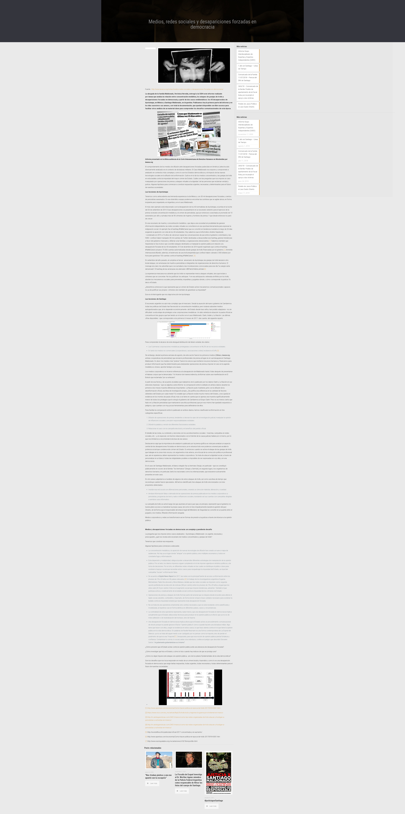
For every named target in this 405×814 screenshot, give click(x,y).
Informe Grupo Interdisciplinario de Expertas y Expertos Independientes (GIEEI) (246, 55)
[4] (205, 269)
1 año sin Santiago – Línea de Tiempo (248, 67)
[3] (194, 256)
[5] (218, 351)
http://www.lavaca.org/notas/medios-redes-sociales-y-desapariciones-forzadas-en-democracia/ (187, 89)
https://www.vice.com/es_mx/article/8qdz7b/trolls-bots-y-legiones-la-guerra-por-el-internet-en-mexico (185, 713)
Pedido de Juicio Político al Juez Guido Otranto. (247, 105)
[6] (185, 579)
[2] (225, 250)
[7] (175, 637)
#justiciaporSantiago (214, 800)
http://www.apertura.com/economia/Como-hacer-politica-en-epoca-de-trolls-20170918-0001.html (183, 708)
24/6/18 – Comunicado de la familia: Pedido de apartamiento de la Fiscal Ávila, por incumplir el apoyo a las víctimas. (248, 92)
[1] (210, 241)
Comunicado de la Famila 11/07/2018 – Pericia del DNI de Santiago (247, 77)
